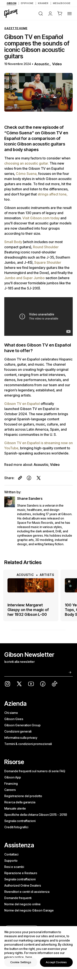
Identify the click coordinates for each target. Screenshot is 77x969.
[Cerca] (40, 13)
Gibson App (12, 777)
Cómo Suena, (27, 173)
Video (57, 64)
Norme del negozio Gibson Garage (29, 910)
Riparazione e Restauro (20, 873)
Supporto (11, 860)
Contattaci (11, 854)
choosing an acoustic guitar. (27, 163)
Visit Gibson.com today (41, 218)
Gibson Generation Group (22, 725)
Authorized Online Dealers (22, 885)
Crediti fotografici (16, 827)
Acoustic (41, 64)
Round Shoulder (46, 247)
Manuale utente (15, 808)
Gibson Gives (13, 719)
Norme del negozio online (22, 904)
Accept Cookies (56, 962)
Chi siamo (11, 713)
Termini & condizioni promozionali (28, 744)
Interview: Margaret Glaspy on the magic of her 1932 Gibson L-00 (28, 610)
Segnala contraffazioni (20, 821)
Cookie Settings (20, 962)
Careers (10, 790)
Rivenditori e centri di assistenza (26, 891)
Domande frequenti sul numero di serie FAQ (34, 771)
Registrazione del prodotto (23, 796)
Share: (9, 478)
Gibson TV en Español (22, 403)
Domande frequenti (17, 898)
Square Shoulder (47, 262)
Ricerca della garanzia (19, 802)
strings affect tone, (52, 194)
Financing (11, 783)
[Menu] (69, 13)
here (28, 957)
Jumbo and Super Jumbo (25, 278)
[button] (60, 13)
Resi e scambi (14, 867)
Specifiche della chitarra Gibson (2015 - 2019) (35, 814)
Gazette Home (15, 28)
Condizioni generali (17, 731)
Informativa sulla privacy (20, 737)
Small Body (13, 242)
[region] (38, 947)
